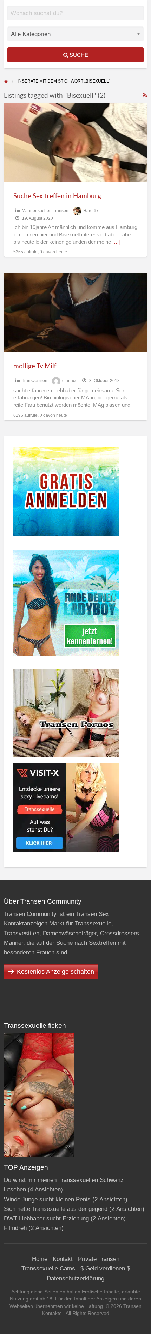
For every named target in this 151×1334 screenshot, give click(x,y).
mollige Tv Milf (34, 366)
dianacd (70, 380)
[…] (116, 242)
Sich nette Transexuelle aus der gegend (55, 1209)
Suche (78, 55)
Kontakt (63, 1259)
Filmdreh (15, 1228)
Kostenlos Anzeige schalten (55, 971)
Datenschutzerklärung (75, 1278)
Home (39, 1259)
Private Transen (98, 1259)
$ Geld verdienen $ (105, 1268)
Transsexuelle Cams (48, 1268)
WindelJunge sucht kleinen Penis (47, 1199)
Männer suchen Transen (45, 210)
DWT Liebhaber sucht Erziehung (46, 1218)
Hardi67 (91, 210)
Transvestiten (34, 380)
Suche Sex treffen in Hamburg (57, 196)
